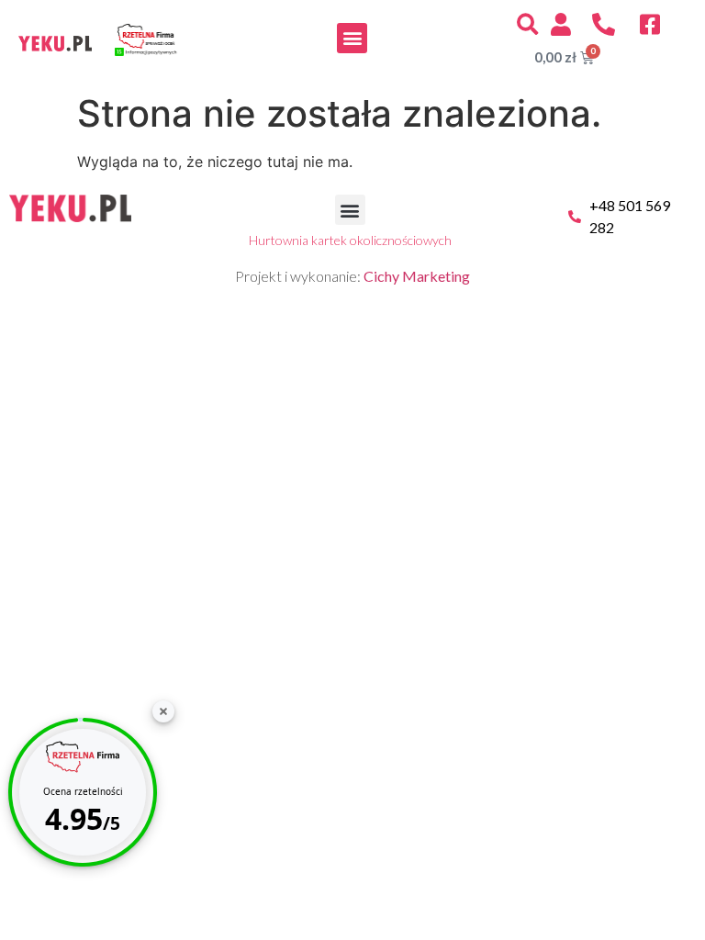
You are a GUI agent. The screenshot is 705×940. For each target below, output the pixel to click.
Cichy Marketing (417, 276)
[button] (352, 38)
